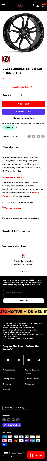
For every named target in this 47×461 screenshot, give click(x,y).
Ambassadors (9, 370)
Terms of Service (31, 379)
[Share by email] (43, 136)
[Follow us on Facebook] (4, 419)
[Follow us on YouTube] (13, 419)
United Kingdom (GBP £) (14, 408)
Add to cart (23, 104)
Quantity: (6, 95)
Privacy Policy (9, 379)
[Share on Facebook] (29, 136)
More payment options (23, 118)
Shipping (7, 384)
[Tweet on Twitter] (38, 136)
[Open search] (33, 5)
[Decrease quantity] (14, 95)
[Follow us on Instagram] (8, 419)
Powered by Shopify (10, 456)
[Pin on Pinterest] (33, 136)
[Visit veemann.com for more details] (12, 206)
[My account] (38, 5)
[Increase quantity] (27, 95)
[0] (42, 5)
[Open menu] (3, 5)
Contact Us (29, 384)
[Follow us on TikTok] (18, 419)
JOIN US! (23, 301)
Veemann (6, 79)
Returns (6, 389)
